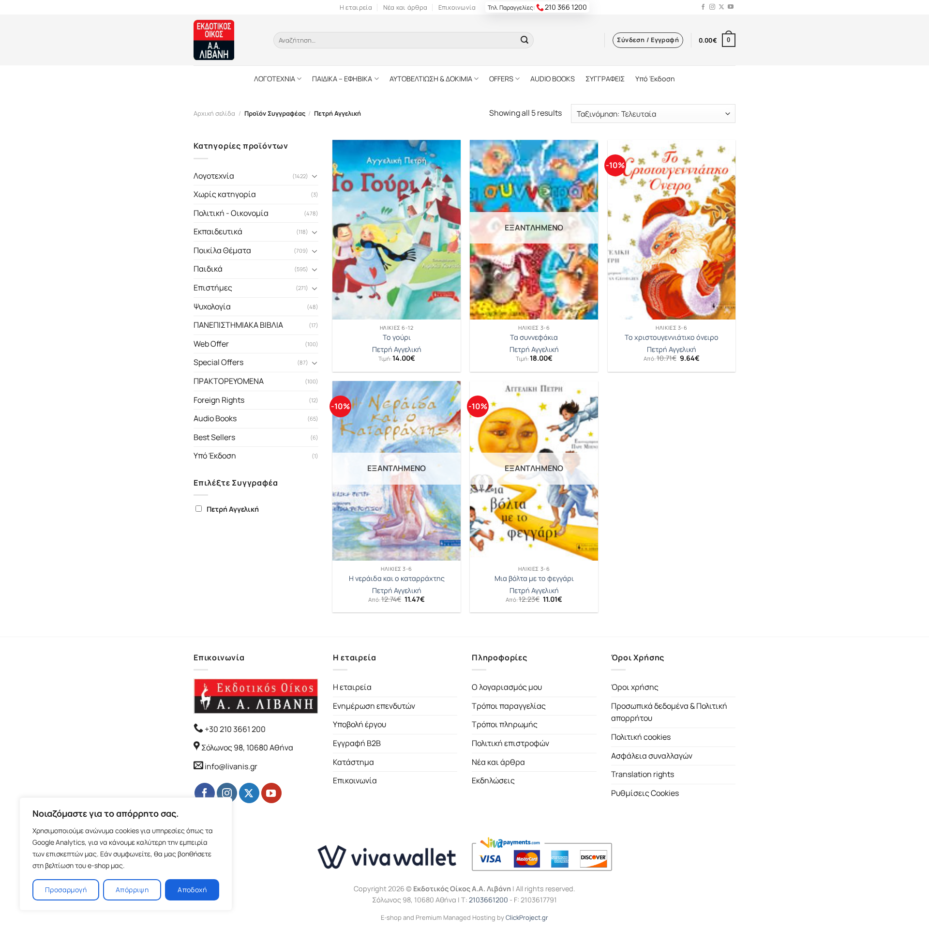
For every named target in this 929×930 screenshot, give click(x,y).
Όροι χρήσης (635, 687)
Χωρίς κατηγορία (225, 194)
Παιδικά (208, 268)
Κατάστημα (353, 762)
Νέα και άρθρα (405, 7)
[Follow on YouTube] (731, 7)
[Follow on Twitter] (721, 7)
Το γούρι (397, 337)
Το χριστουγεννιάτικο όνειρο (672, 337)
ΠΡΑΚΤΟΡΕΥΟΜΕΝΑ (229, 381)
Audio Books (215, 418)
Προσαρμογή (66, 889)
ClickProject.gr (527, 917)
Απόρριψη (132, 889)
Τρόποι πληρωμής (505, 724)
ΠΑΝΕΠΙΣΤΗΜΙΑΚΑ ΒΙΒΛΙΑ (238, 325)
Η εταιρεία (356, 7)
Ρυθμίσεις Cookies (645, 793)
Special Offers (218, 362)
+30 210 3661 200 (234, 729)
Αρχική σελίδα (214, 113)
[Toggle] (314, 176)
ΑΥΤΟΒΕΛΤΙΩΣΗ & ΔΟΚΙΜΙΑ (431, 78)
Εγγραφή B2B (357, 743)
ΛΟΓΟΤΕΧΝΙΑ (274, 78)
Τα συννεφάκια (534, 337)
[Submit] (524, 40)
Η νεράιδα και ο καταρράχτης (397, 578)
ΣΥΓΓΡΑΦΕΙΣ (605, 78)
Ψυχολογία (212, 306)
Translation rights (642, 774)
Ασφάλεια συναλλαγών (651, 755)
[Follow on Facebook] (703, 7)
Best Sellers (214, 437)
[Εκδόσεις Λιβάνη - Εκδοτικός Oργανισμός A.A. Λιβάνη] (226, 40)
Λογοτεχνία (214, 175)
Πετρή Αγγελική (233, 509)
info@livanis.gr (231, 766)
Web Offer (211, 343)
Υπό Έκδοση (655, 78)
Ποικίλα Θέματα (222, 250)
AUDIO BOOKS (552, 78)
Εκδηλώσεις (493, 780)
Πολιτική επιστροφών (510, 743)
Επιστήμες (213, 287)
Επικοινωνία (457, 7)
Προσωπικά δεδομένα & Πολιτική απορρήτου (669, 712)
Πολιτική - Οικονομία (231, 213)
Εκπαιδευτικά (218, 231)
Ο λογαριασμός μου (507, 687)
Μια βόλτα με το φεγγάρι (534, 578)
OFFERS (501, 78)
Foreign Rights (219, 400)
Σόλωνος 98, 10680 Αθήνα (247, 747)
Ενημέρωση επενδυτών (374, 706)
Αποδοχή (192, 889)
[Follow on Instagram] (712, 7)
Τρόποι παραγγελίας (509, 706)
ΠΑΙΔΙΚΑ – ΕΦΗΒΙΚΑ (342, 78)
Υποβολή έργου (359, 724)
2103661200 (488, 899)
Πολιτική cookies (641, 737)
